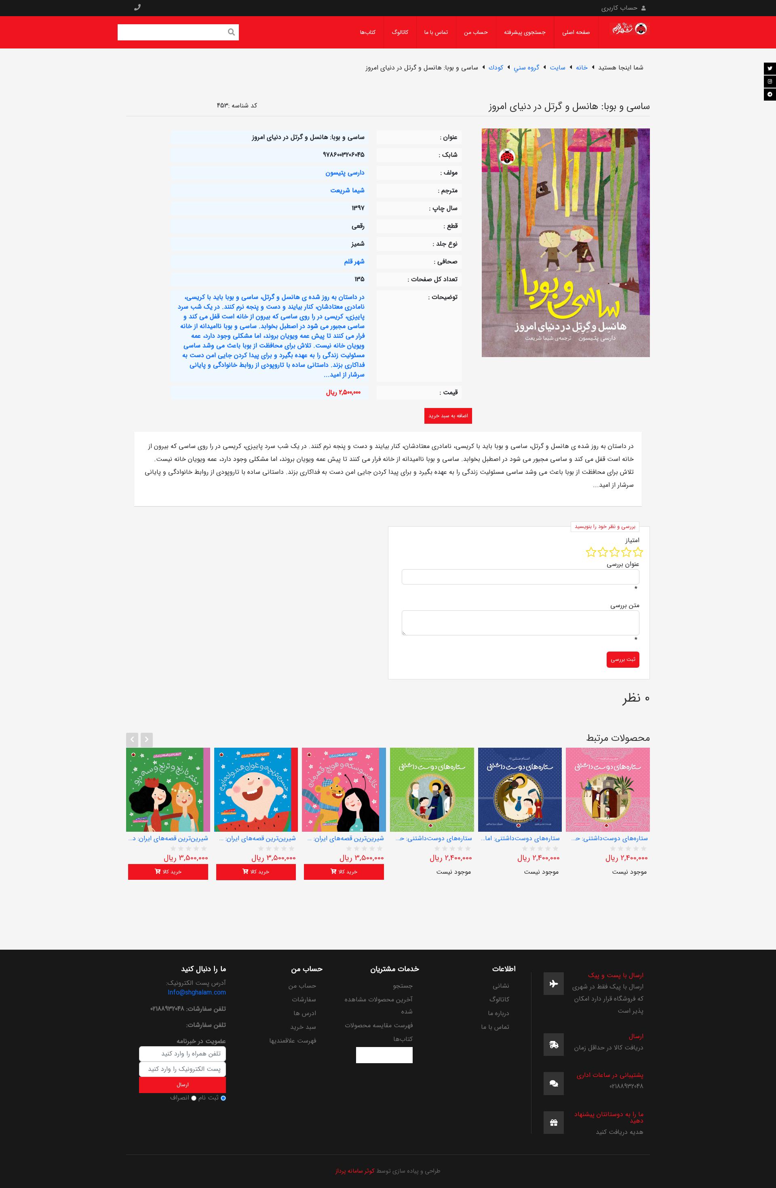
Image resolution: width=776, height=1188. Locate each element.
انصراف (179, 1098)
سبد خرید (303, 1027)
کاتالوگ (400, 32)
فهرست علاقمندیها (292, 1041)
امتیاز (632, 540)
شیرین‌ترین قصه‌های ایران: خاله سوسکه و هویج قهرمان (344, 838)
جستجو (403, 986)
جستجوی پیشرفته (525, 32)
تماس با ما (436, 32)
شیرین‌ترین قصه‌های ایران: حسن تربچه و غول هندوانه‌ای (256, 838)
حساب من (476, 32)
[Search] (231, 33)
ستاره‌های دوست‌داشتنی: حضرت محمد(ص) (432, 838)
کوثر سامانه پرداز (355, 1171)
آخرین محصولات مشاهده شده (379, 1006)
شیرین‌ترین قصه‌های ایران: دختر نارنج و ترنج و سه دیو (168, 838)
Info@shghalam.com (197, 993)
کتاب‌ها (367, 32)
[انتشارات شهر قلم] (629, 32)
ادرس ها (304, 1013)
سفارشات (304, 1000)
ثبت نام (208, 1098)
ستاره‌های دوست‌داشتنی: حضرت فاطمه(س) (608, 838)
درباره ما (498, 1013)
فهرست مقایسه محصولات (379, 1025)
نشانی (501, 986)
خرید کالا (171, 872)
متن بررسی (624, 605)
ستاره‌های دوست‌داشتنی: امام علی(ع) (520, 838)
